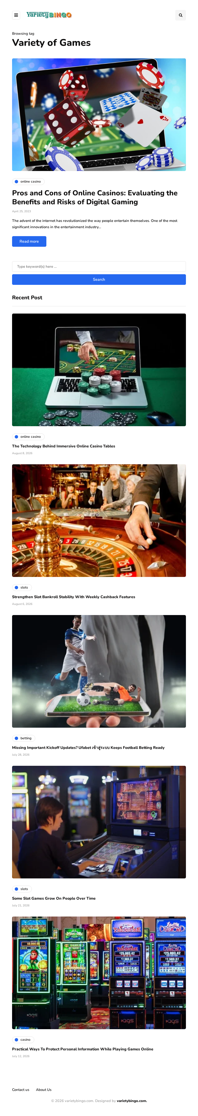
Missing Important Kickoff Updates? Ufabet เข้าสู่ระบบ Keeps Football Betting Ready (88, 747)
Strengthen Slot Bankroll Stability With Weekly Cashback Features (73, 597)
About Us (43, 1089)
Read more (29, 241)
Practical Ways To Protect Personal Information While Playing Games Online (82, 1049)
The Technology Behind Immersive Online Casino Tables (63, 446)
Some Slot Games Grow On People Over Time (54, 898)
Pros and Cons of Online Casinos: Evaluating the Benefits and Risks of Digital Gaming (94, 197)
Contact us (20, 1089)
